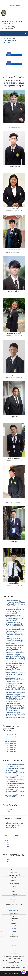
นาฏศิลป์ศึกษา (14, 894)
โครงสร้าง (14, 877)
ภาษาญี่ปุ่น (14, 891)
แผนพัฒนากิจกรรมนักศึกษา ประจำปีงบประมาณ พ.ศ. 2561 (15, 792)
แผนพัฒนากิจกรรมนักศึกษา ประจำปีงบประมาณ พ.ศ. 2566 (15, 776)
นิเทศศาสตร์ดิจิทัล (14, 918)
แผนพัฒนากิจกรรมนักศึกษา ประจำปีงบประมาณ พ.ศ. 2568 (15, 769)
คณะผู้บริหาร (14, 880)
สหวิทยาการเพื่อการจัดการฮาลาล (14, 904)
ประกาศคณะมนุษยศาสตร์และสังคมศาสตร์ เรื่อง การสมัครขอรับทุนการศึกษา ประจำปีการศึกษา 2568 (15, 624)
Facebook (14, 942)
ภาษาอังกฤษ (14, 889)
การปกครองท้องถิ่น (14, 926)
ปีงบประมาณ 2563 (11, 745)
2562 (7, 840)
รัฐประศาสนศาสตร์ (14, 913)
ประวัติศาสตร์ (14, 923)
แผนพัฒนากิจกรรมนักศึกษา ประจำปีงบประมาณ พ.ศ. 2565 (15, 780)
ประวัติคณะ (14, 872)
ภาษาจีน (14, 907)
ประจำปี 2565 (9, 812)
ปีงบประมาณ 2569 (11, 735)
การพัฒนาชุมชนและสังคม (14, 916)
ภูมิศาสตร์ (14, 931)
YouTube (14, 950)
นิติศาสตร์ (14, 921)
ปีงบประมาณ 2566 (11, 741)
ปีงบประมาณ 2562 (11, 747)
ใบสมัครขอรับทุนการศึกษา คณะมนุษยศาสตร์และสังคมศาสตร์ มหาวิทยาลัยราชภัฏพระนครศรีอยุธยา (15, 685)
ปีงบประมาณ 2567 (11, 739)
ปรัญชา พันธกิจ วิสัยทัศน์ (14, 875)
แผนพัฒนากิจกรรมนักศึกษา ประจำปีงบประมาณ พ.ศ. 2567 (15, 773)
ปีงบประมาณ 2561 (11, 749)
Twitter (14, 945)
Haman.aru (21, 973)
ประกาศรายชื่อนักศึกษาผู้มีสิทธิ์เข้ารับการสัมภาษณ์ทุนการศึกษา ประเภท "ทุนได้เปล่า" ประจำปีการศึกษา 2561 (15, 690)
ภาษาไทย (14, 886)
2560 (7, 844)
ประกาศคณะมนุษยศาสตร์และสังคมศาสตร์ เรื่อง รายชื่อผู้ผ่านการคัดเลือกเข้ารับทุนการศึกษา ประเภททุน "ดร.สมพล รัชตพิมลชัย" (15, 617)
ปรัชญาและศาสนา (14, 934)
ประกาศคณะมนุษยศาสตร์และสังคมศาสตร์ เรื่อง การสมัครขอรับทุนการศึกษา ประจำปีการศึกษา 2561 (15, 679)
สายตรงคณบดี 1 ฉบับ (14, 5)
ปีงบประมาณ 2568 (11, 737)
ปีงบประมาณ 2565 (11, 743)
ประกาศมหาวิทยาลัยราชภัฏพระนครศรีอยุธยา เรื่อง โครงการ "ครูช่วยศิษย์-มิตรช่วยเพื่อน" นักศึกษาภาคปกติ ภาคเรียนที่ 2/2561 (15, 664)
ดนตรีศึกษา (14, 896)
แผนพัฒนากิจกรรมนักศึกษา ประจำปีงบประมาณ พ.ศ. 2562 (15, 788)
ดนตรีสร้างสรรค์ (14, 899)
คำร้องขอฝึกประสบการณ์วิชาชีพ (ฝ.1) (15, 823)
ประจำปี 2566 (9, 810)
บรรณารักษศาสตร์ (14, 936)
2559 (7, 846)
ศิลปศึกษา (14, 902)
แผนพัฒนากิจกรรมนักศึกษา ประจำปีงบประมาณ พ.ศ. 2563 (15, 784)
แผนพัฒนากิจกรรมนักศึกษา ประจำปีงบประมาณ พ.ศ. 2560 (15, 796)
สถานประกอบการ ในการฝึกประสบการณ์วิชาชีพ (13, 826)
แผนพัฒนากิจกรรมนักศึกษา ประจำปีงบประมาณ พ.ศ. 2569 (15, 765)
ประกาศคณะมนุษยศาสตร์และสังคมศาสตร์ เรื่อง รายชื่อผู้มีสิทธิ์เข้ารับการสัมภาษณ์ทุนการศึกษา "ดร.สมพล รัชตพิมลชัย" (15, 610)
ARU (14, 948)
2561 (7, 842)
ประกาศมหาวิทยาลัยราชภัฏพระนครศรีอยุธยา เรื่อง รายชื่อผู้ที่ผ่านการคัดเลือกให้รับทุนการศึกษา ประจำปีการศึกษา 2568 (15, 603)
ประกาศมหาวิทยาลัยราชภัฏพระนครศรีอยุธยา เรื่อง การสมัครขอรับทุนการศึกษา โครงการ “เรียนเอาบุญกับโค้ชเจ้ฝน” (14, 641)
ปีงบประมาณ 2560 (11, 751)
